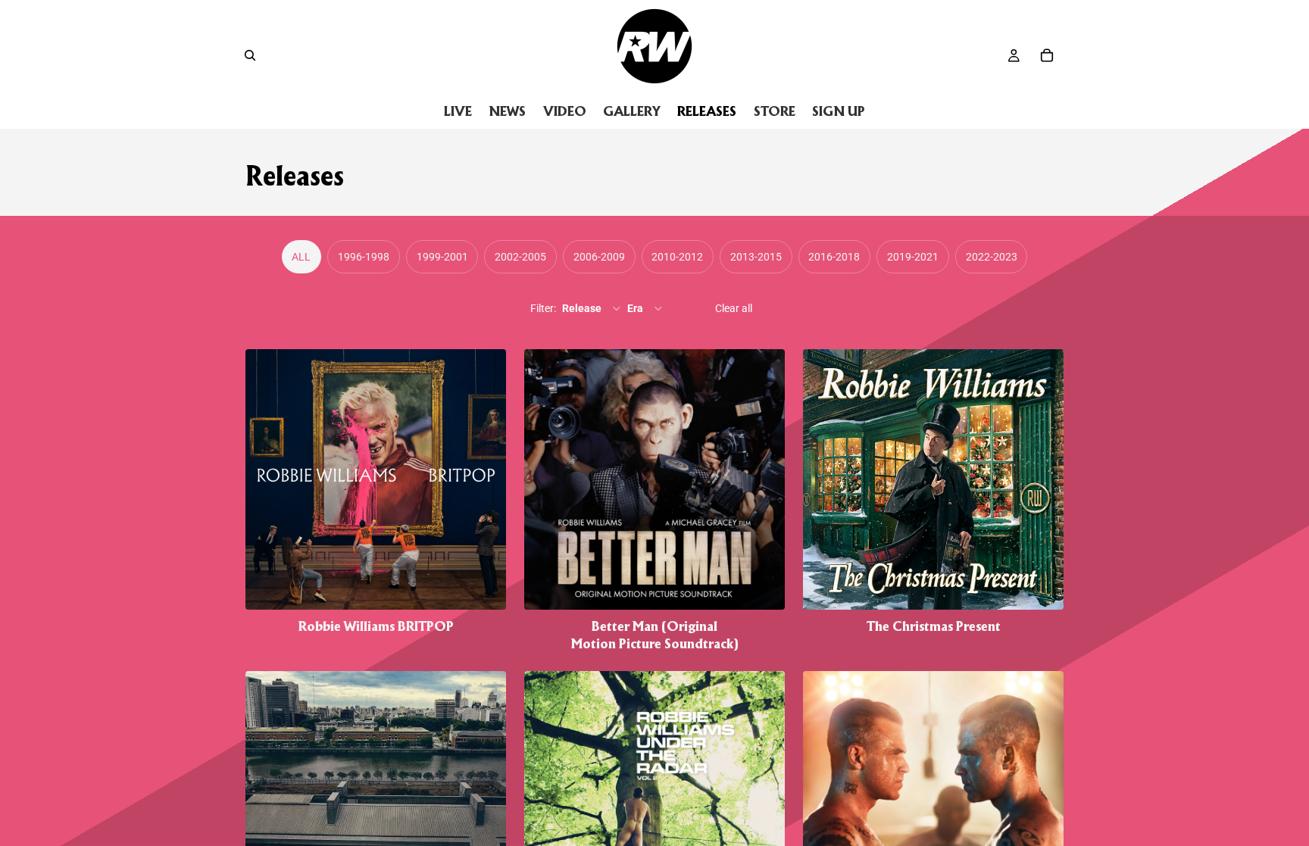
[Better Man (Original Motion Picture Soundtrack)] (654, 501)
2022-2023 (991, 257)
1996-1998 (363, 257)
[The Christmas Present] (933, 501)
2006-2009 (599, 257)
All (301, 257)
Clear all (733, 308)
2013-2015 (756, 257)
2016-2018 (834, 257)
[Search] (250, 55)
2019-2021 (913, 257)
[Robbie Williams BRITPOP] (375, 501)
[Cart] (1047, 55)
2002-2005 (520, 257)
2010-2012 (677, 257)
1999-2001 (442, 257)
